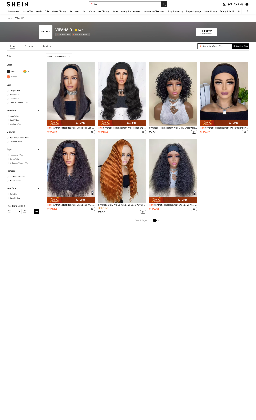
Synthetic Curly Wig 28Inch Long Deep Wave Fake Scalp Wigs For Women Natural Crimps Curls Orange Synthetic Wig (122, 205)
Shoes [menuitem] (115, 11)
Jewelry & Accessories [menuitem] (130, 11)
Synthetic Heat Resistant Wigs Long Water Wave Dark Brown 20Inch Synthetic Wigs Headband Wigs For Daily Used (71, 205)
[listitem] (63, 34)
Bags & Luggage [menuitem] (193, 11)
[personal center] (224, 4)
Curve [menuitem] (92, 11)
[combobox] (59, 56)
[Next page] (158, 220)
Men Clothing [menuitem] (103, 11)
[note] (71, 123)
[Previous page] (151, 220)
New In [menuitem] (39, 11)
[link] (229, 4)
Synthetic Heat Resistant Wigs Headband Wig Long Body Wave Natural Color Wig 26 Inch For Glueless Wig (122, 128)
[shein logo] (17, 4)
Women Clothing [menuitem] (59, 11)
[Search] (164, 4)
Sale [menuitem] (47, 11)
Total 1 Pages (141, 220)
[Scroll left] (244, 11)
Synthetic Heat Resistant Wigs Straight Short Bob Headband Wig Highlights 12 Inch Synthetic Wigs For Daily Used (224, 128)
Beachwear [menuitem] (74, 11)
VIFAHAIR (63, 30)
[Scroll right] (247, 11)
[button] (242, 4)
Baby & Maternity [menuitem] (175, 11)
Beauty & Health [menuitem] (227, 11)
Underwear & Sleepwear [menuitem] (154, 11)
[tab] (12, 46)
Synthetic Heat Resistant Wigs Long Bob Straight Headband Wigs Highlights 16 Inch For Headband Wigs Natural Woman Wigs (71, 128)
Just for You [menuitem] (28, 11)
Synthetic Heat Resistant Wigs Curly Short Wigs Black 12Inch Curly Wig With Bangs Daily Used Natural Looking (173, 128)
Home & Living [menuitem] (210, 11)
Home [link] (9, 18)
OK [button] (36, 211)
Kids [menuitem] (84, 11)
